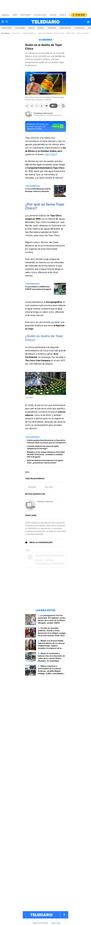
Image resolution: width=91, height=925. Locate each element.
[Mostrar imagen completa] (62, 375)
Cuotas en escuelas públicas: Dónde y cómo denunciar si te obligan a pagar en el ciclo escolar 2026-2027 (52, 632)
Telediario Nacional (42, 113)
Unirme (56, 126)
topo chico (49, 487)
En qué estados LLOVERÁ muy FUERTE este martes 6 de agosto (38, 288)
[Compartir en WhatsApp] (27, 106)
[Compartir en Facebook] (32, 106)
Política (41, 28)
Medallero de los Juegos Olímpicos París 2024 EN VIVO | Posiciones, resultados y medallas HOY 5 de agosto (46, 454)
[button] (62, 106)
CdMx (14, 15)
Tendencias (79, 28)
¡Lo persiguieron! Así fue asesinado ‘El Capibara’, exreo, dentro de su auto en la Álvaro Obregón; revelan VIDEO (52, 619)
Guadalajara (40, 15)
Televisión (51, 28)
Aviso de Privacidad (40, 923)
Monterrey (25, 15)
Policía (31, 28)
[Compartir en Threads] (42, 106)
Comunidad (20, 28)
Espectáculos (65, 28)
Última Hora (7, 28)
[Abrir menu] (3, 22)
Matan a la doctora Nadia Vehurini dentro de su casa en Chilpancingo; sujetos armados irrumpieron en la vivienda (51, 646)
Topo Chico (50, 154)
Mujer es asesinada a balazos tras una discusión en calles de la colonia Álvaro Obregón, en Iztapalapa (51, 657)
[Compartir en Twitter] (37, 106)
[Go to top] (64, 914)
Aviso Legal (55, 923)
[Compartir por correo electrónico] (47, 106)
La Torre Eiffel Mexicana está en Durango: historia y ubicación (38, 190)
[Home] (45, 22)
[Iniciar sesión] (88, 22)
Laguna (52, 15)
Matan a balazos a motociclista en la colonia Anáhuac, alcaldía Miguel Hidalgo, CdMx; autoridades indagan (50, 671)
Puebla (62, 15)
